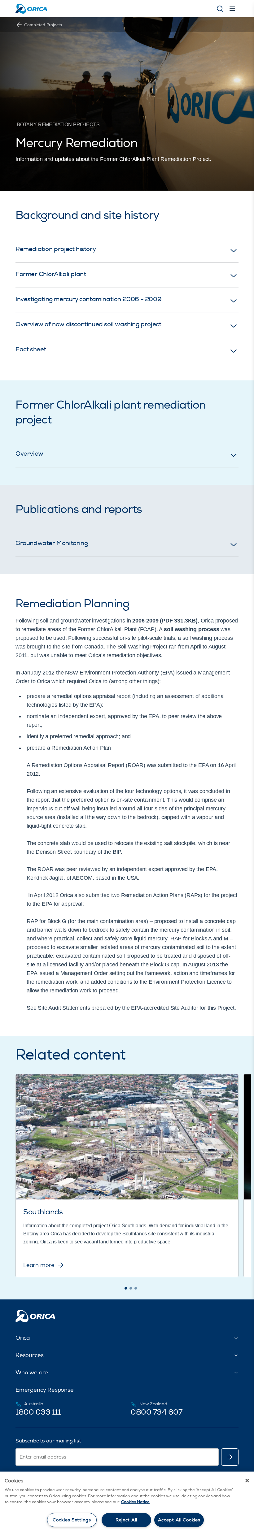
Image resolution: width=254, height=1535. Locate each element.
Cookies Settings (72, 1520)
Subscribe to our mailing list (48, 1441)
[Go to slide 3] (135, 1288)
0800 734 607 (156, 1412)
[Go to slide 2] (130, 1288)
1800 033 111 (38, 1412)
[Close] (247, 1480)
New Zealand (153, 1404)
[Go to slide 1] (126, 1288)
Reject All (126, 1520)
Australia (33, 1404)
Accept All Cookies (179, 1520)
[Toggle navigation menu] (232, 8)
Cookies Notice (135, 1501)
